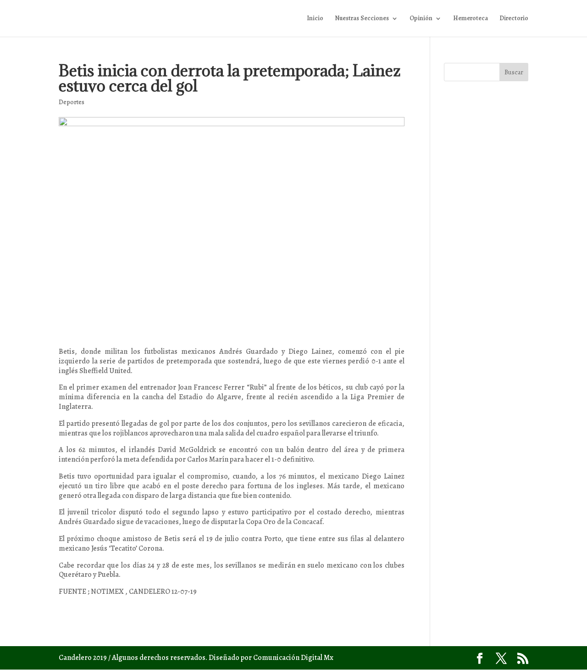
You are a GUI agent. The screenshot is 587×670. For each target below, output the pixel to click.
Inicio (315, 18)
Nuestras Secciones (362, 18)
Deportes (71, 102)
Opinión (421, 18)
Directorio (513, 18)
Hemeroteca (470, 18)
